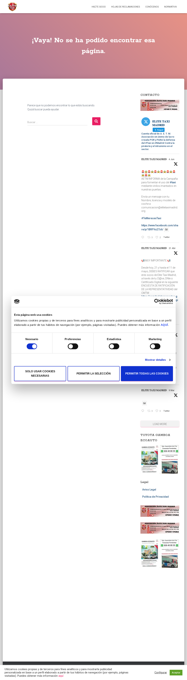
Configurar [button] (160, 672)
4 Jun (171, 159)
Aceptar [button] (176, 672)
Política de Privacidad (155, 496)
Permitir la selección (94, 373)
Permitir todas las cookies (147, 373)
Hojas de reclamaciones (125, 6)
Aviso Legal (149, 489)
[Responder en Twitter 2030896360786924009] (143, 411)
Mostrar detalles (155, 359)
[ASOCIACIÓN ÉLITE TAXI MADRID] (12, 6)
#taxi (173, 182)
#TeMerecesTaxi (151, 218)
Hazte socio (99, 6)
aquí (60, 675)
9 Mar (171, 390)
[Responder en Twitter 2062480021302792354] (143, 237)
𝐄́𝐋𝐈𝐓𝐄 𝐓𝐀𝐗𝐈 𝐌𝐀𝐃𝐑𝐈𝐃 (154, 159)
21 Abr (172, 248)
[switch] (73, 346)
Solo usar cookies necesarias (40, 373)
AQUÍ (164, 324)
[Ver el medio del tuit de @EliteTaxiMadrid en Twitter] (166, 229)
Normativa (170, 6)
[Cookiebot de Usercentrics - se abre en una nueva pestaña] (157, 301)
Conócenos (152, 6)
